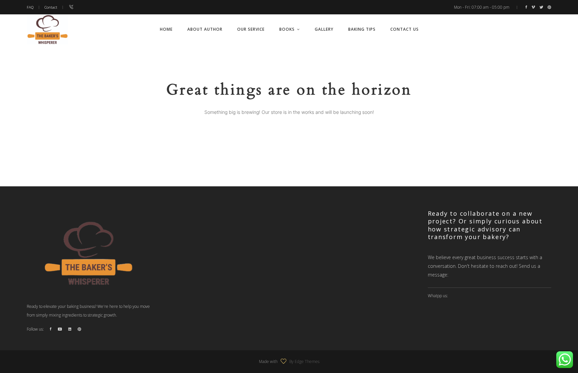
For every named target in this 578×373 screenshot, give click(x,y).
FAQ (30, 7)
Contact (50, 7)
